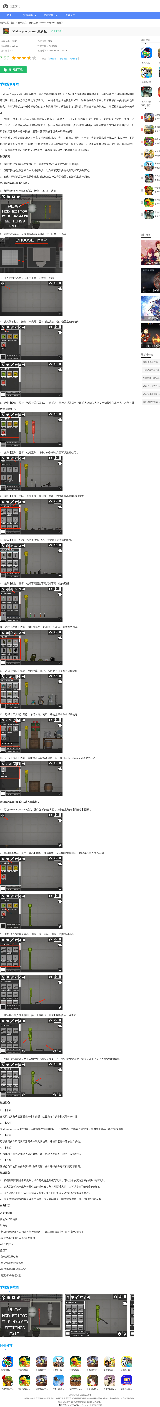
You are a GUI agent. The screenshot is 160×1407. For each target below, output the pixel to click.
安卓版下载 (16, 69)
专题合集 (70, 15)
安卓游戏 (28, 15)
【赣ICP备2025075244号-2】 (69, 1405)
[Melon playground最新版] (31, 1336)
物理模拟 (74, 59)
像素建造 (52, 59)
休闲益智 (33, 22)
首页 (9, 15)
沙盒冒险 (63, 59)
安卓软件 (48, 15)
